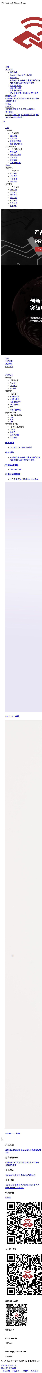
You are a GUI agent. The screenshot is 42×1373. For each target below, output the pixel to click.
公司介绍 (9, 115)
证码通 (12, 93)
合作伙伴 (13, 200)
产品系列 (9, 70)
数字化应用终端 (16, 90)
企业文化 (16, 115)
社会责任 (13, 117)
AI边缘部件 (14, 83)
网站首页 (6, 1371)
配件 (21, 83)
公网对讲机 (26, 93)
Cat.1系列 (13, 75)
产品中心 (16, 1371)
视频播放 (31, 109)
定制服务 (34, 93)
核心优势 (24, 115)
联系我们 (20, 117)
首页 (7, 67)
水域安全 (27, 99)
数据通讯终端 (15, 86)
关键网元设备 (10, 101)
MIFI (15, 88)
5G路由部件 (24, 80)
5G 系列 (29, 75)
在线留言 (34, 1371)
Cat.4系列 (21, 75)
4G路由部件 (14, 80)
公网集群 (35, 99)
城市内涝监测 (18, 99)
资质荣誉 (31, 115)
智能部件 (13, 78)
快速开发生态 (28, 83)
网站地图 (4, 1368)
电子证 (18, 93)
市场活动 (24, 109)
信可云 (8, 104)
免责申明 (12, 1368)
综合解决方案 (11, 96)
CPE (11, 88)
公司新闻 (9, 109)
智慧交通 (9, 99)
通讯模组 (13, 72)
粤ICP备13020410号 (8, 1365)
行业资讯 (16, 109)
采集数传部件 (35, 80)
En (3, 121)
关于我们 (9, 112)
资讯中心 (9, 107)
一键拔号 (25, 1371)
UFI (19, 88)
